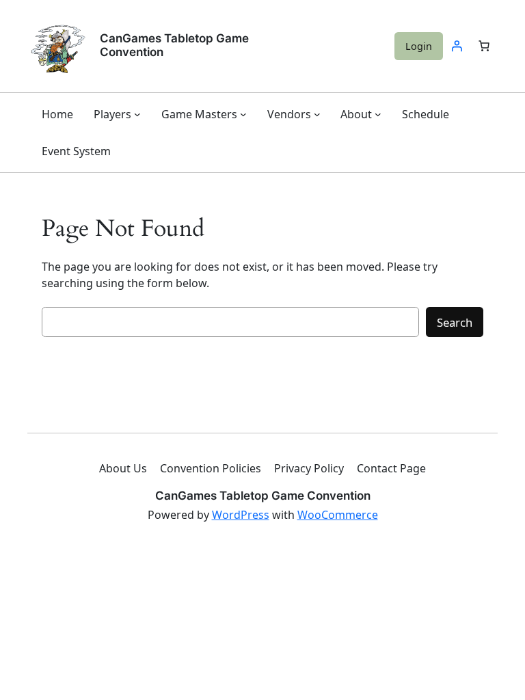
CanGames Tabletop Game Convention (174, 45)
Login (418, 46)
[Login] (456, 45)
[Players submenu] (137, 114)
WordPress (240, 514)
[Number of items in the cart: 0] (484, 45)
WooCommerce (337, 514)
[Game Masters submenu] (243, 114)
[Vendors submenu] (317, 114)
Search (454, 322)
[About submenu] (378, 114)
